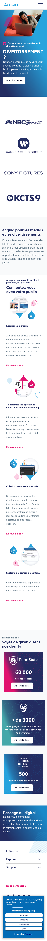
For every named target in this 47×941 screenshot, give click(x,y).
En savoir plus (13, 365)
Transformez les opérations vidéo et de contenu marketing (22, 406)
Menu (40, 4)
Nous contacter (15, 886)
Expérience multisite (17, 326)
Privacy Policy (29, 910)
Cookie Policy (17, 910)
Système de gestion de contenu (23, 573)
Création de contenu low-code (22, 486)
